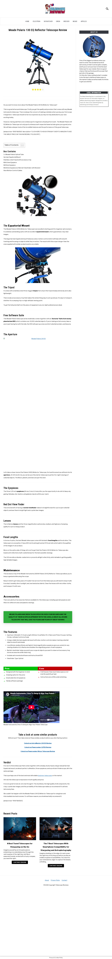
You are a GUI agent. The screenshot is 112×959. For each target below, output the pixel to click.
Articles (84, 21)
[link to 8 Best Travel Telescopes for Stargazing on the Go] (20, 828)
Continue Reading (19, 862)
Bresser (66, 21)
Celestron (36, 21)
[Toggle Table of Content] (21, 145)
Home (27, 21)
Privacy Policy (55, 880)
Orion (58, 21)
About (47, 880)
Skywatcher (48, 21)
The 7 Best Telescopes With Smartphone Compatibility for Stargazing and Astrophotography (56, 846)
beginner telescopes (45, 775)
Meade (75, 21)
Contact (64, 880)
